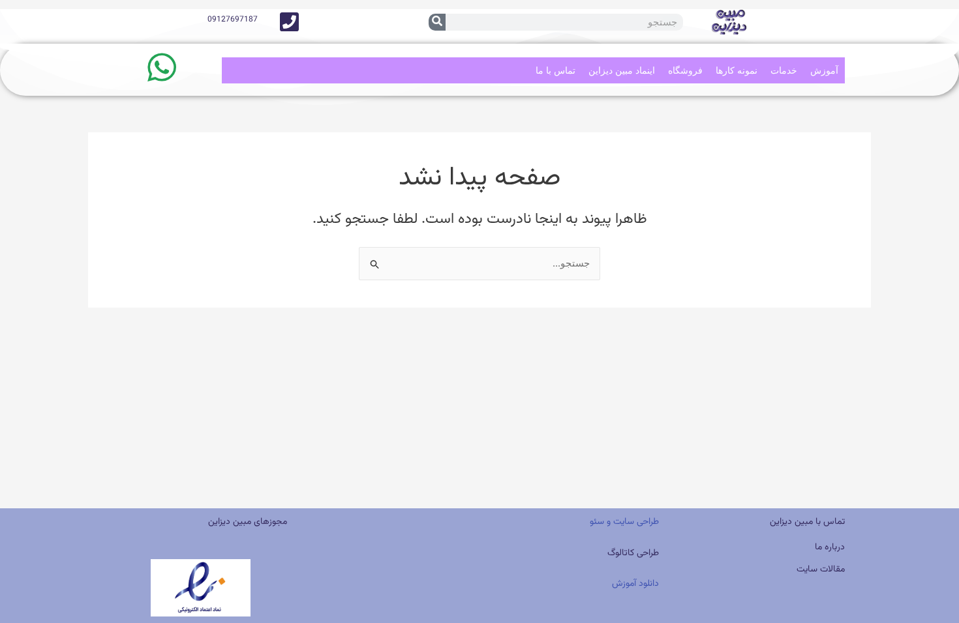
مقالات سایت (821, 569)
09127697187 (232, 19)
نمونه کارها (736, 70)
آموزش (824, 70)
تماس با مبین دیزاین (807, 522)
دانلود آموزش (635, 584)
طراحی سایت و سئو (623, 522)
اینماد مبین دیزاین (621, 70)
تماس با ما (555, 70)
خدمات (783, 70)
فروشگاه (685, 70)
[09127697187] (289, 22)
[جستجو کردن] (437, 22)
